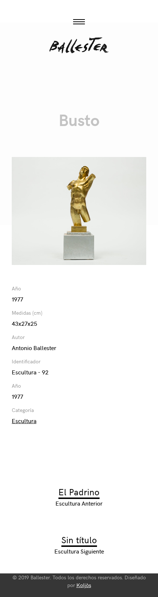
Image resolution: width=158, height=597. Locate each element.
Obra (79, 80)
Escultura (24, 420)
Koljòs (83, 585)
